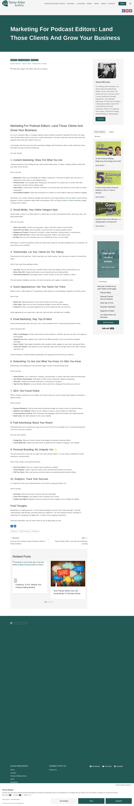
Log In (122, 3)
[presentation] (108, 148)
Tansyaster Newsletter (107, 307)
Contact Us (53, 770)
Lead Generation (24, 60)
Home (12, 770)
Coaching (81, 3)
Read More (101, 165)
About (103, 3)
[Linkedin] (130, 10)
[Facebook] (123, 10)
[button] (108, 302)
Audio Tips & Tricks (106, 303)
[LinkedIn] (15, 526)
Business (14, 60)
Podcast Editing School (55, 3)
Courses (13, 773)
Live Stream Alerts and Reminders (108, 316)
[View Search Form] (130, 3)
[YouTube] (127, 10)
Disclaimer (14, 782)
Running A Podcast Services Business (106, 298)
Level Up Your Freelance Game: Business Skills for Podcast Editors (27, 541)
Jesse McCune (16, 63)
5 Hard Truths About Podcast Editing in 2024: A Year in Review (107, 190)
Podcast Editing (105, 292)
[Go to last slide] (15, 580)
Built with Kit (108, 328)
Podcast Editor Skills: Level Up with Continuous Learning (71, 541)
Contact (111, 3)
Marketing (34, 60)
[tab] (100, 132)
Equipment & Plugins (107, 311)
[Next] (82, 580)
